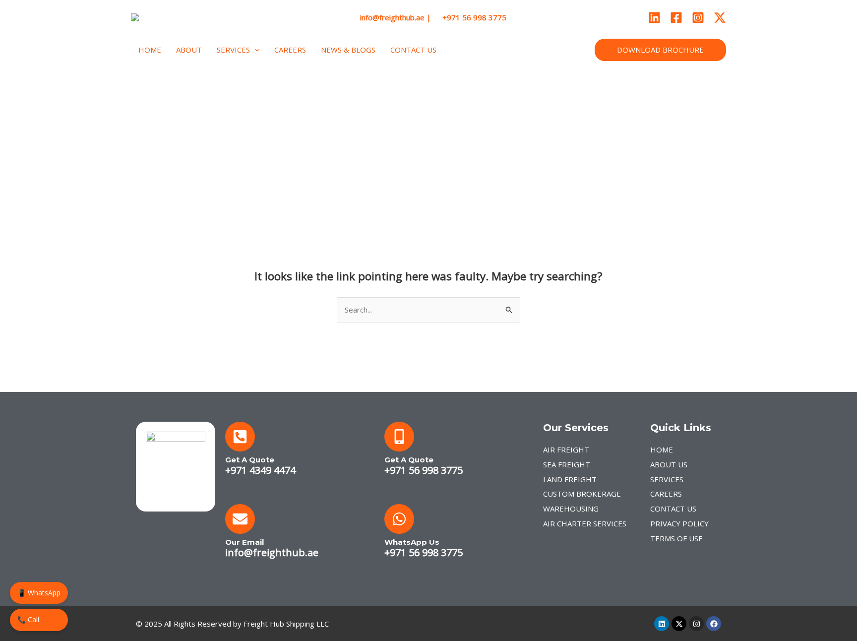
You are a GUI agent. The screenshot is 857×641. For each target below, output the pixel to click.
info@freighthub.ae (271, 552)
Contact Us (413, 50)
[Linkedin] (654, 17)
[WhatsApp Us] (399, 519)
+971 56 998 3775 (423, 470)
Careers (290, 50)
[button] (254, 49)
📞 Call (28, 619)
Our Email (244, 542)
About (189, 50)
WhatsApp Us (411, 542)
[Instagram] (698, 17)
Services (233, 50)
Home (149, 50)
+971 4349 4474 (260, 470)
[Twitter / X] (720, 17)
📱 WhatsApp (39, 592)
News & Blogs (348, 50)
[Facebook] (676, 17)
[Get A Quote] (240, 436)
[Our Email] (240, 519)
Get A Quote (249, 459)
